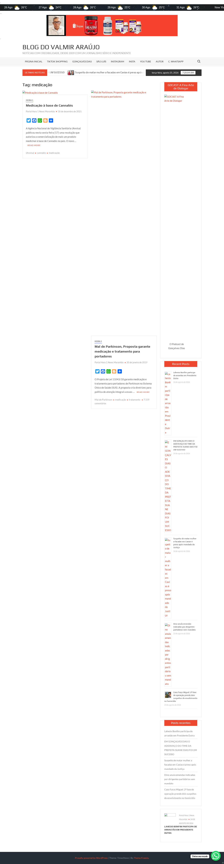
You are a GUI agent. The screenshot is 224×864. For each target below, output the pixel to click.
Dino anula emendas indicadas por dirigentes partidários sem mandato (184, 627)
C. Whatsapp (175, 61)
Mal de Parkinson (103, 399)
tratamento (134, 399)
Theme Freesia (141, 857)
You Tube (145, 61)
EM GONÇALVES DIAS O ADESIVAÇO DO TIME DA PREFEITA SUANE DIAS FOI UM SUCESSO (180, 748)
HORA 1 (29, 100)
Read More (34, 145)
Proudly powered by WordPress (91, 857)
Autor (159, 61)
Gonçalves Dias (82, 61)
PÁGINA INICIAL (33, 61)
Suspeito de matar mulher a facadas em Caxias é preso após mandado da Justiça (95, 72)
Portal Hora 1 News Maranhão (40, 111)
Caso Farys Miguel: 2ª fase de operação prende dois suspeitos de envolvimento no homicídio (180, 793)
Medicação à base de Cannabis (49, 105)
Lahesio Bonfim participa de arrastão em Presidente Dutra (184, 375)
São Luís (101, 61)
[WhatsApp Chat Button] (216, 856)
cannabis (41, 152)
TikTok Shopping (57, 61)
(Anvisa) (30, 152)
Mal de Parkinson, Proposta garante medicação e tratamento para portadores (122, 351)
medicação (54, 152)
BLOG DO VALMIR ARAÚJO (61, 47)
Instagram (117, 61)
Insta (132, 61)
